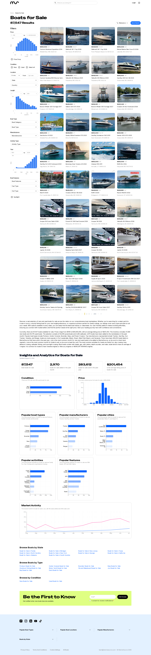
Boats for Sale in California (116, 553)
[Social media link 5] (40, 621)
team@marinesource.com (107, 650)
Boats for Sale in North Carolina (30, 553)
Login (134, 3)
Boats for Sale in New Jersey (88, 551)
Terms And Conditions (40, 650)
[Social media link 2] (25, 621)
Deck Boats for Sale (55, 570)
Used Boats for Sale (55, 581)
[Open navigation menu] (139, 2)
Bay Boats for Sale (26, 570)
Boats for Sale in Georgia (86, 553)
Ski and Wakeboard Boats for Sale (89, 568)
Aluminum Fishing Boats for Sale (30, 568)
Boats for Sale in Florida (27, 551)
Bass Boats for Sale (114, 566)
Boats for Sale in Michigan (57, 551)
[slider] (15, 51)
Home (12, 13)
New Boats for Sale (26, 581)
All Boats (66, 650)
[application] (47, 391)
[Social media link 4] (35, 621)
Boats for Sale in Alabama (28, 555)
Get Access (122, 597)
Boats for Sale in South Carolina (59, 555)
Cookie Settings (55, 650)
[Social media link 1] (21, 621)
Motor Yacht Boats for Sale (58, 568)
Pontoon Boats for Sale (27, 566)
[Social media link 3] (30, 621)
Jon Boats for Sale (114, 568)
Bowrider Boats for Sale (86, 566)
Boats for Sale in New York (58, 553)
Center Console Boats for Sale (59, 566)
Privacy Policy (25, 650)
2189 (95, 314)
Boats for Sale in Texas (115, 551)
